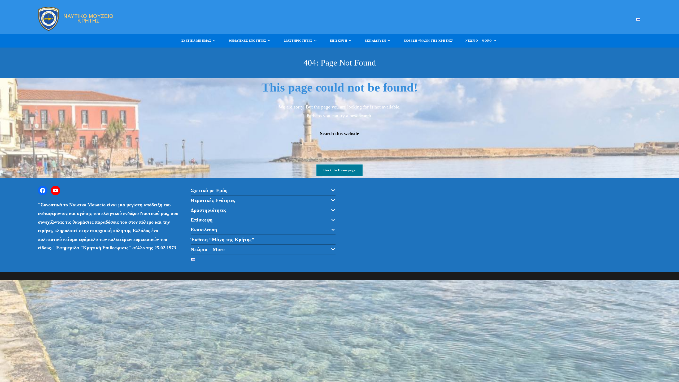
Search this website (339, 133)
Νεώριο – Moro (208, 249)
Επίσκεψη (202, 220)
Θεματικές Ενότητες (213, 200)
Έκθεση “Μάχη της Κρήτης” (222, 239)
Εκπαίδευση (204, 229)
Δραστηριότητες (208, 210)
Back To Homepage (339, 170)
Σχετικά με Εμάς (209, 190)
